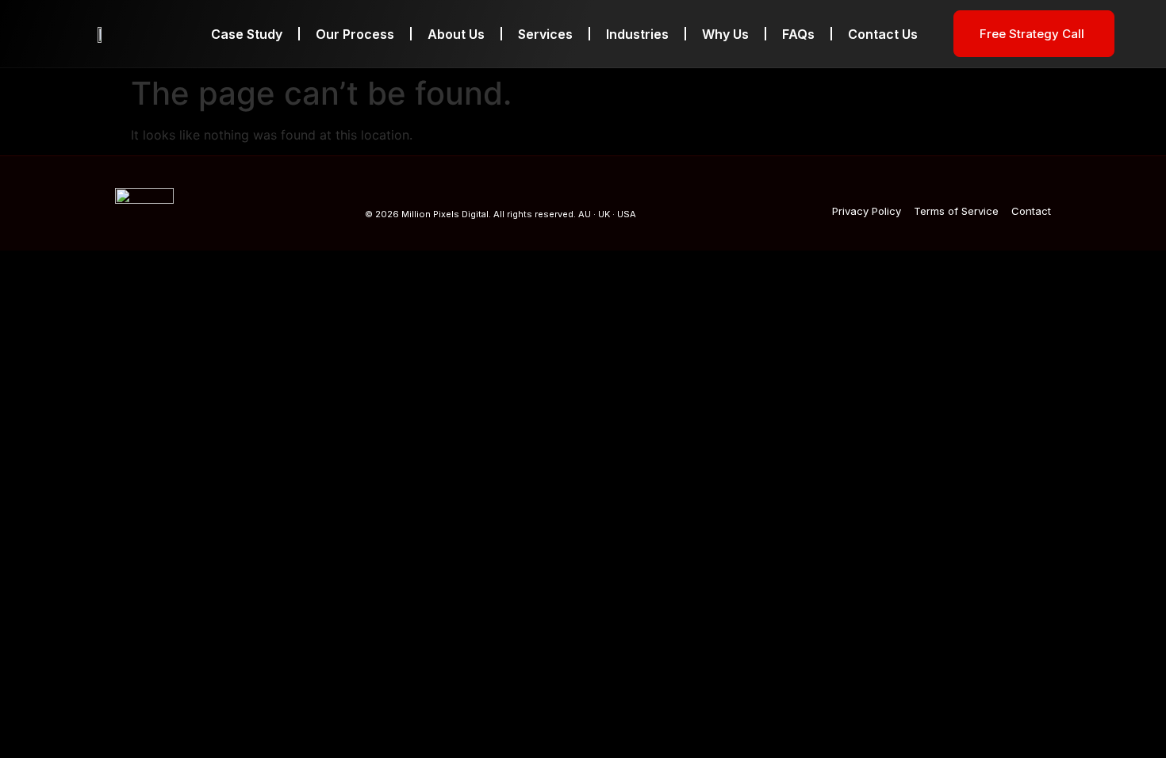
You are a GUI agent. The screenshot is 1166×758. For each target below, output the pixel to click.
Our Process (355, 34)
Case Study (246, 34)
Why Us (725, 34)
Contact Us (883, 34)
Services (545, 34)
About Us (456, 34)
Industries (637, 34)
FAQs (798, 34)
